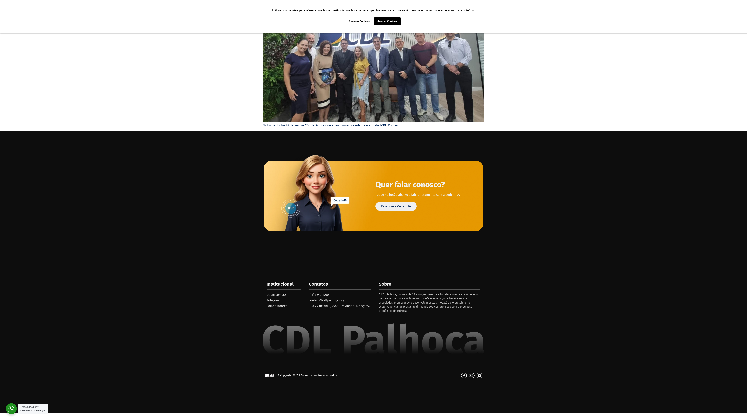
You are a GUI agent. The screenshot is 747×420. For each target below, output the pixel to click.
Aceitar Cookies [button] (387, 21)
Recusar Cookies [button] (359, 21)
